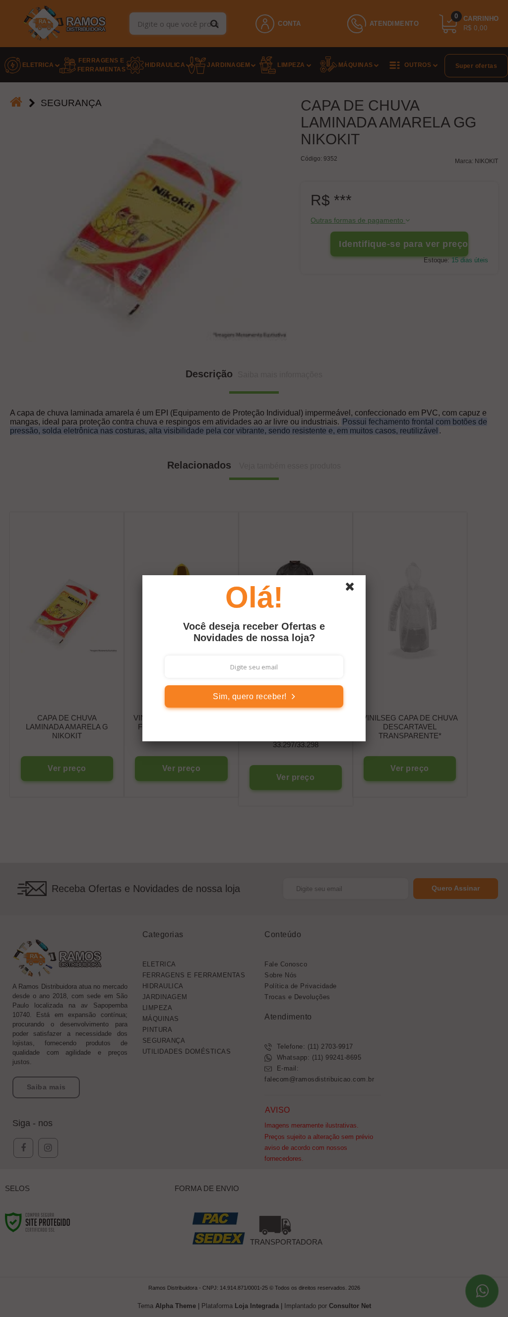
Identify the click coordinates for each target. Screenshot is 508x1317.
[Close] (354, 589)
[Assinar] (254, 696)
